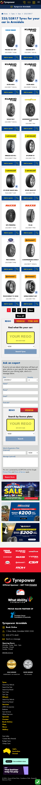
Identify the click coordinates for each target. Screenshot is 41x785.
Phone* (5, 390)
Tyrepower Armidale (22, 7)
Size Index (5, 736)
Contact (5, 719)
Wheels (5, 697)
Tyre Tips (5, 695)
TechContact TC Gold (10, 296)
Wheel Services (7, 714)
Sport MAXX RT (30, 190)
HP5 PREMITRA (10, 225)
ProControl (10, 260)
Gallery (5, 729)
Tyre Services (6, 712)
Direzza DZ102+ (10, 155)
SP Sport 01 (30, 155)
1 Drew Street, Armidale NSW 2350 (20, 631)
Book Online (7, 722)
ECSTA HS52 (10, 84)
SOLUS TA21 (11, 119)
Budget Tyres (6, 741)
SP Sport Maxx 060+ (10, 190)
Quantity (30, 377)
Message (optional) (9, 456)
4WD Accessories (8, 707)
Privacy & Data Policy (13, 778)
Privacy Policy (7, 472)
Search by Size (7, 687)
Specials (5, 717)
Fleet (4, 724)
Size (4, 377)
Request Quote (10, 477)
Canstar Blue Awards (9, 739)
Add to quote (8, 57)
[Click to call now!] (24, 2)
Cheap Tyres (6, 743)
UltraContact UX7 (30, 296)
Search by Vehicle (8, 685)
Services (5, 704)
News (4, 727)
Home (5, 14)
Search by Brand (7, 690)
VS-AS (30, 225)
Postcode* (6, 403)
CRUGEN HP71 (30, 50)
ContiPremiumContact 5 (30, 260)
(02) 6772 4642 (12, 635)
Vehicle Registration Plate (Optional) (11, 449)
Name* (5, 384)
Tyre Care (5, 692)
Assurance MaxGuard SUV (30, 120)
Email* (5, 396)
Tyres (4, 682)
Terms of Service (20, 472)
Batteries (5, 709)
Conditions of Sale (25, 778)
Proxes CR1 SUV (10, 50)
